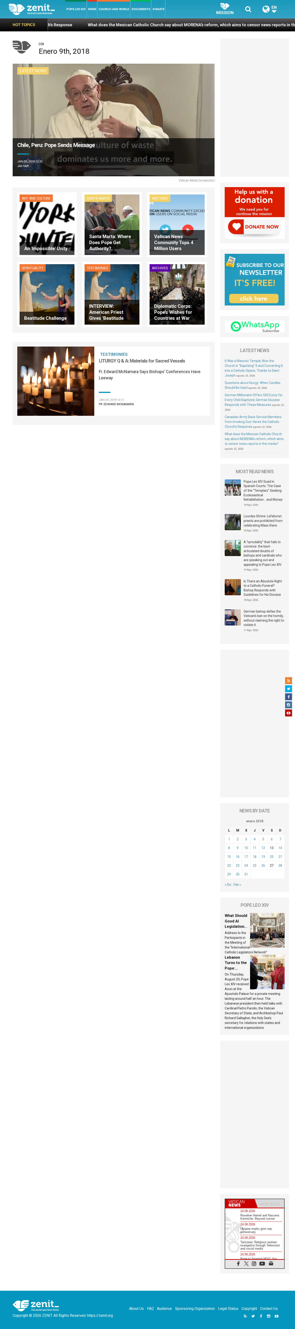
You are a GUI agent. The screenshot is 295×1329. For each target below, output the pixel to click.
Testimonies (97, 268)
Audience (164, 1308)
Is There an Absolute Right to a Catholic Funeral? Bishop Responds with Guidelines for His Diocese (263, 588)
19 (263, 857)
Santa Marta (98, 198)
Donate (158, 9)
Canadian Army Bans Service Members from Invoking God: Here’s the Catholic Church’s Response (253, 421)
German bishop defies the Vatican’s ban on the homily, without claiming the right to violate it (264, 618)
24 (246, 865)
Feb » (237, 884)
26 (263, 865)
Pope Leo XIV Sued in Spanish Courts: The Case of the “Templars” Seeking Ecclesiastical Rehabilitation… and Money (263, 490)
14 (280, 848)
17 (246, 857)
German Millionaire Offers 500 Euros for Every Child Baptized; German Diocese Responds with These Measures (254, 400)
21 (280, 857)
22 (229, 865)
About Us (136, 1308)
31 (246, 874)
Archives (160, 268)
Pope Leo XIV (76, 9)
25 (255, 865)
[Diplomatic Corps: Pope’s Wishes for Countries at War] (177, 293)
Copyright (249, 1308)
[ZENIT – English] (37, 9)
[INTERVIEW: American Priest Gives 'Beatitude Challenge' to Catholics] (112, 293)
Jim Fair (23, 166)
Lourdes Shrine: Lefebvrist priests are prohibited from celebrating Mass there (263, 520)
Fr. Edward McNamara (116, 404)
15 (229, 857)
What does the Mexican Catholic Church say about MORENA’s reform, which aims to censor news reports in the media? (132, 24)
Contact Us (269, 1308)
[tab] (240, 1203)
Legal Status (228, 1308)
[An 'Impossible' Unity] (47, 224)
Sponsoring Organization (195, 1308)
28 (280, 865)
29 (229, 874)
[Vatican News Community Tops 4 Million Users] (177, 224)
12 (263, 848)
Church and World (114, 9)
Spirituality (32, 268)
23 (237, 865)
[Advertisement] (254, 107)
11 (255, 848)
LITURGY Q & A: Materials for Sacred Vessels (142, 361)
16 (237, 857)
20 (272, 857)
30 (237, 874)
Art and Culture (36, 198)
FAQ (150, 1308)
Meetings (160, 198)
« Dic (228, 884)
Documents (141, 9)
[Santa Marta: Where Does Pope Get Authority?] (112, 224)
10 (246, 848)
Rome (92, 9)
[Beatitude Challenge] (47, 293)
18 (255, 857)
